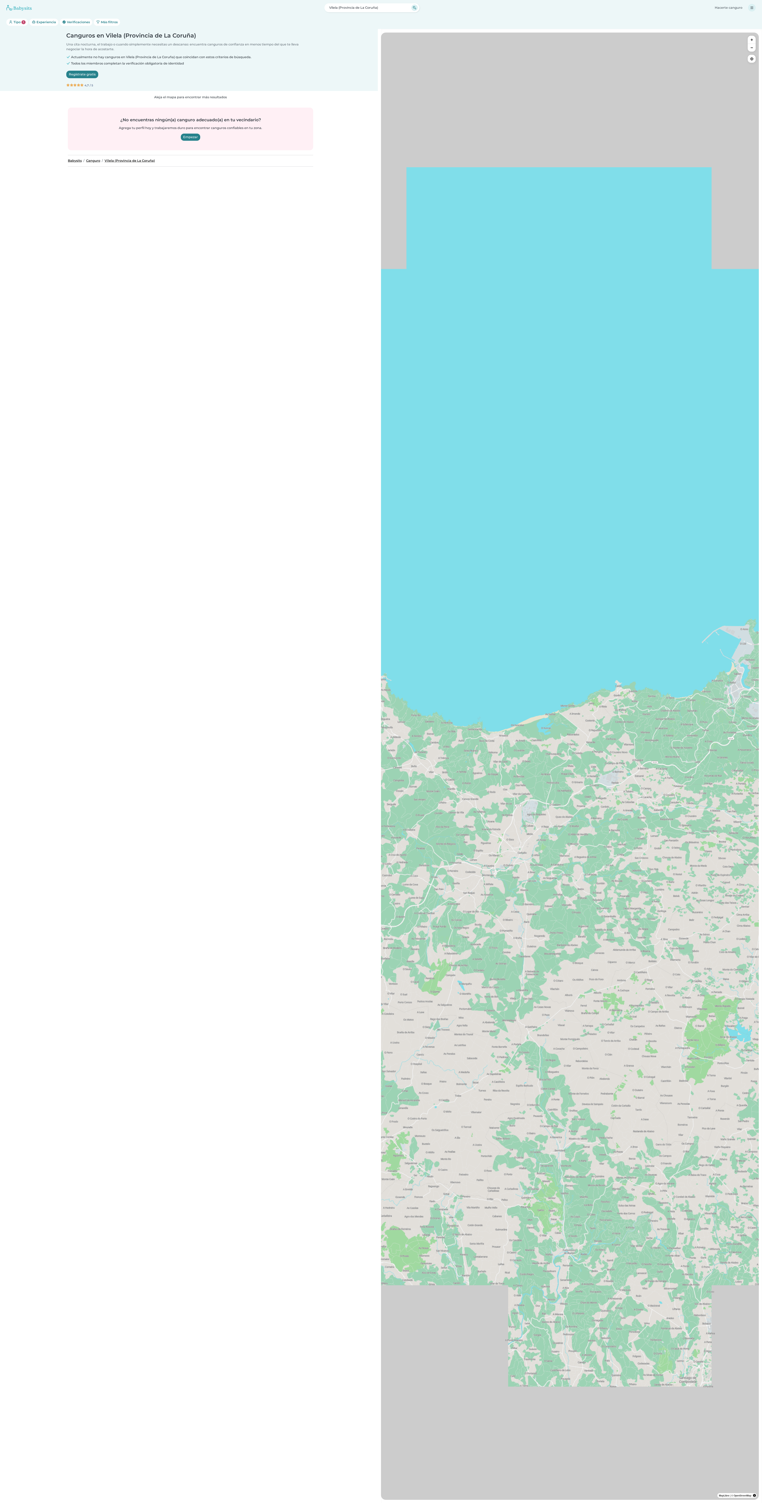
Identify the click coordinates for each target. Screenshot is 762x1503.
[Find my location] (752, 59)
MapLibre (724, 1495)
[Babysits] (19, 7)
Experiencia (46, 22)
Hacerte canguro (728, 8)
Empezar (190, 137)
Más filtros (109, 22)
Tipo (18, 22)
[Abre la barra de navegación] (752, 8)
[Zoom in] (752, 40)
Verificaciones (78, 22)
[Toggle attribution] (754, 1495)
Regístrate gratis (82, 74)
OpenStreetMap (742, 1495)
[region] (570, 766)
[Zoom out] (752, 48)
